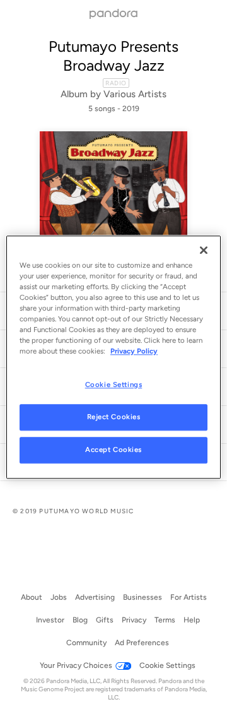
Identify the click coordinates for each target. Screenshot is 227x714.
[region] (113, 357)
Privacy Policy (134, 351)
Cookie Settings (114, 384)
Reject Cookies (114, 416)
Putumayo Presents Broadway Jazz (113, 55)
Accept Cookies (113, 449)
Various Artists (134, 94)
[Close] (204, 250)
